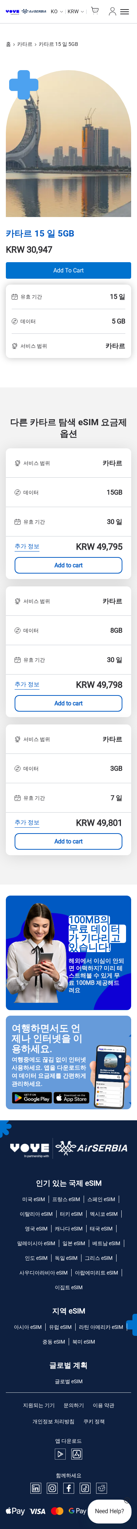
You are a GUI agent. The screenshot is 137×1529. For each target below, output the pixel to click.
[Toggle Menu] (125, 11)
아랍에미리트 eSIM (96, 1273)
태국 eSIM (101, 1229)
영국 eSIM (36, 1229)
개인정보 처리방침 (54, 1421)
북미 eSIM (83, 1342)
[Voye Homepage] (26, 11)
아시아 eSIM (28, 1327)
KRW (73, 11)
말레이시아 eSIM (36, 1243)
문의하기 (74, 1405)
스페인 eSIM (101, 1199)
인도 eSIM (36, 1258)
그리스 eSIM (99, 1258)
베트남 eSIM (106, 1243)
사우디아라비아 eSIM (43, 1273)
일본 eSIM (73, 1243)
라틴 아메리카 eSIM (101, 1327)
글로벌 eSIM (69, 1381)
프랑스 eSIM (66, 1199)
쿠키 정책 (94, 1421)
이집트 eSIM (69, 1287)
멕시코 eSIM (104, 1214)
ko (54, 11)
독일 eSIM (66, 1258)
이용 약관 (103, 1405)
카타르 (25, 44)
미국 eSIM (33, 1199)
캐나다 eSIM (69, 1229)
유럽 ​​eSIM (60, 1327)
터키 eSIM (71, 1214)
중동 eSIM (53, 1342)
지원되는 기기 (39, 1405)
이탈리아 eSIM (36, 1214)
